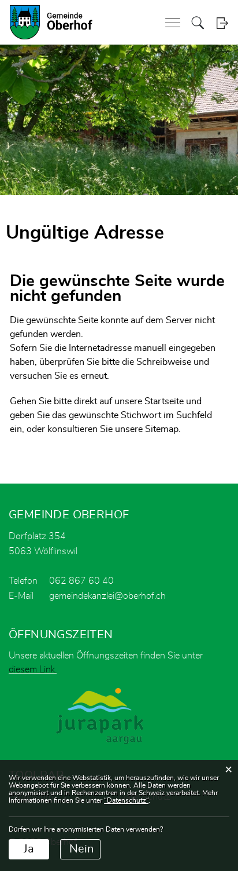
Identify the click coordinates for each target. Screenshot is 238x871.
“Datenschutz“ (126, 800)
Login (222, 23)
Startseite (164, 401)
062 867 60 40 (81, 580)
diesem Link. (33, 669)
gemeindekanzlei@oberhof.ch (107, 596)
